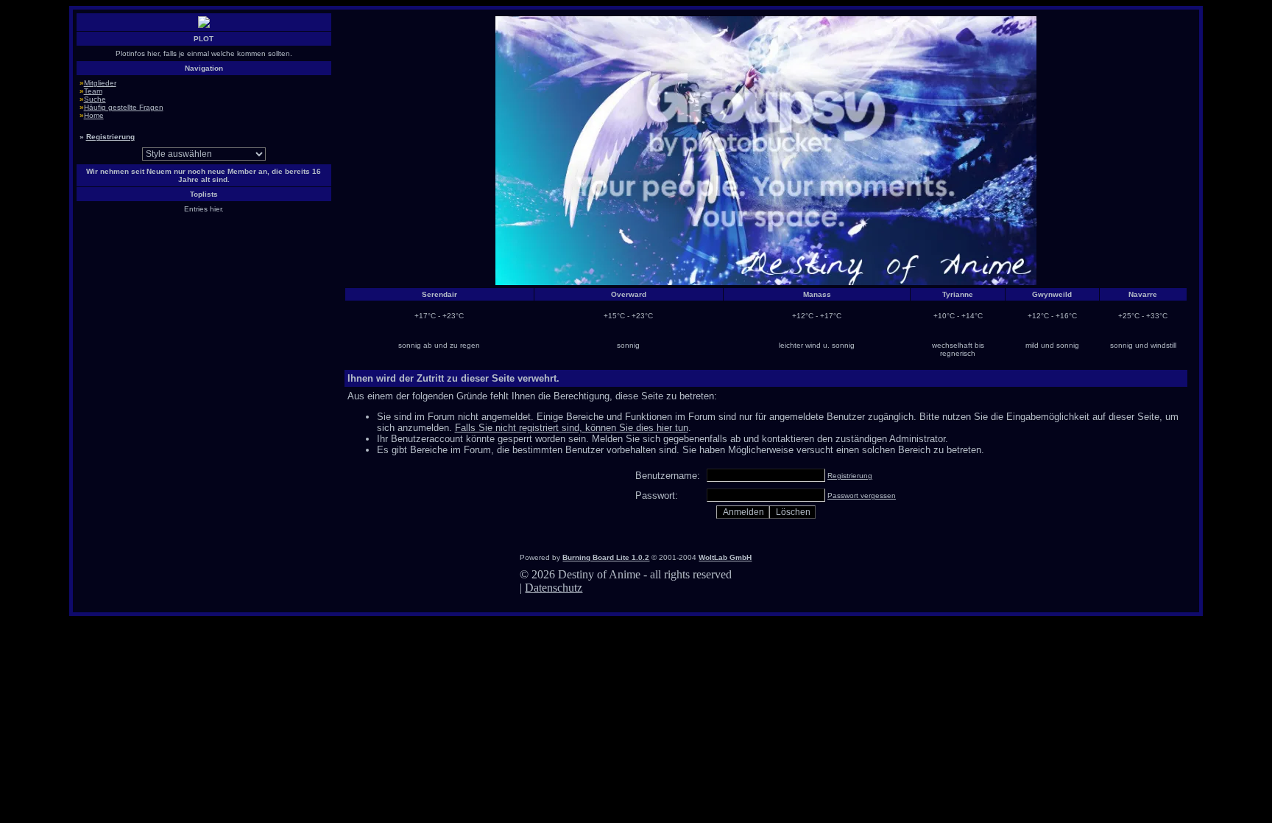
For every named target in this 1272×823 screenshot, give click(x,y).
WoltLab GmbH (725, 557)
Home (94, 115)
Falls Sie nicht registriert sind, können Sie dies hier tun (571, 427)
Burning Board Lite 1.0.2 (605, 557)
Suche (95, 99)
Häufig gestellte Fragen (123, 107)
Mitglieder (100, 83)
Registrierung (110, 137)
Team (93, 91)
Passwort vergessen (861, 495)
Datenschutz (553, 587)
